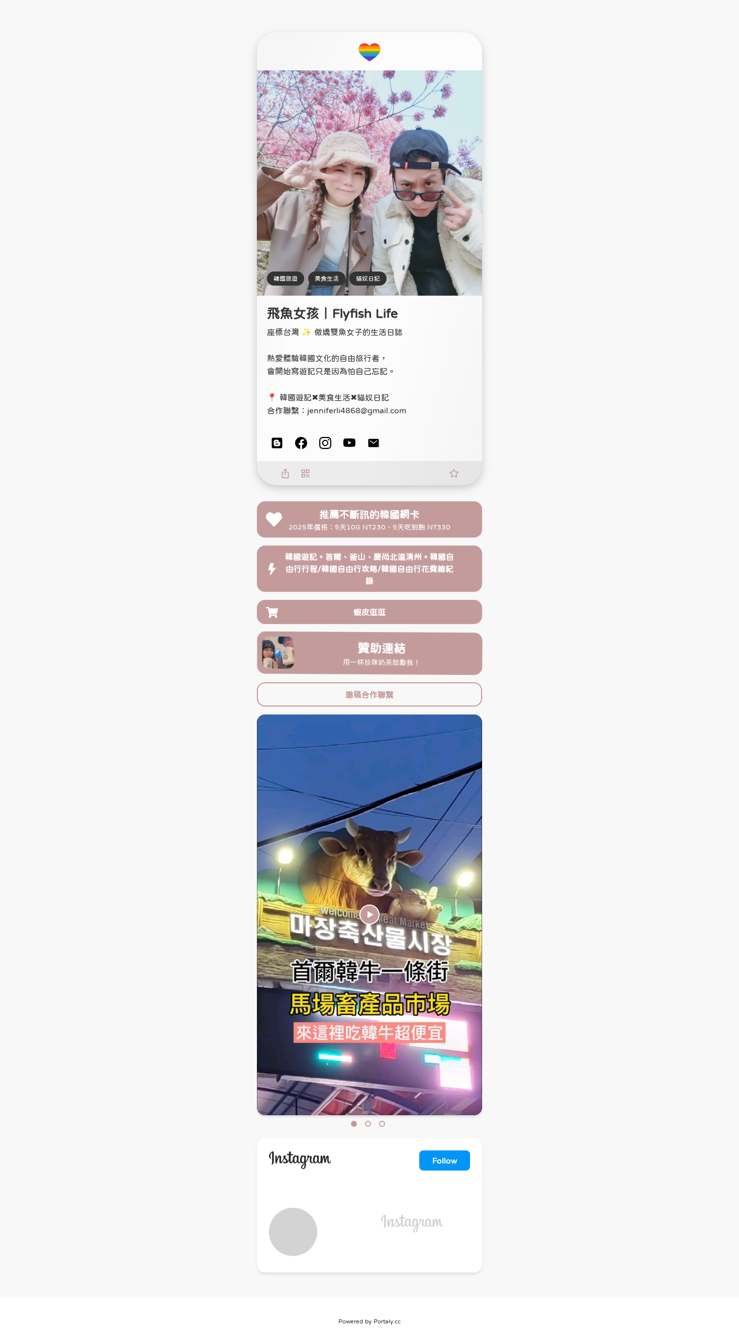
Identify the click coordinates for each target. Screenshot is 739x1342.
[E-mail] (373, 443)
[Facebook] (301, 443)
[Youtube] (349, 443)
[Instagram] (325, 443)
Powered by (369, 1321)
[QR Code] (305, 473)
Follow (444, 1160)
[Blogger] (277, 443)
